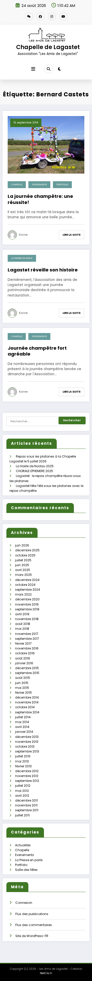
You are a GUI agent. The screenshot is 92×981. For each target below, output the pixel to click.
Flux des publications (31, 914)
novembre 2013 (26, 741)
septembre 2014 (27, 712)
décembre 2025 (27, 550)
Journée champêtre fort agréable (37, 351)
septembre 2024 (27, 589)
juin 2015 (21, 683)
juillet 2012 (22, 785)
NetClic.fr (46, 973)
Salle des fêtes (26, 870)
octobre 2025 (25, 555)
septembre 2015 (27, 673)
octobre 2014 (25, 707)
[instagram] (52, 16)
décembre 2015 (27, 668)
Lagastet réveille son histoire (43, 270)
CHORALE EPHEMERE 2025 (34, 471)
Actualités (23, 845)
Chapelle (16, 184)
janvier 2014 (24, 731)
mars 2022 (23, 594)
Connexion (23, 902)
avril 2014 (22, 727)
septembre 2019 (27, 609)
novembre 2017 (26, 634)
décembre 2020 (27, 599)
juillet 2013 (22, 756)
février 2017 (23, 643)
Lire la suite (71, 235)
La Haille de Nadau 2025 (35, 466)
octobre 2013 (24, 746)
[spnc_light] (59, 69)
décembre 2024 (27, 580)
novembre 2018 (27, 619)
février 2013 (23, 766)
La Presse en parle (21, 258)
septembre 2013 (27, 751)
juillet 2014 (23, 717)
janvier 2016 (24, 663)
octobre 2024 (25, 585)
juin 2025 (22, 565)
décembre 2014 (27, 697)
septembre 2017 (27, 638)
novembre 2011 (26, 805)
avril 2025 (22, 570)
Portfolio (62, 184)
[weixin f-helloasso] (29, 16)
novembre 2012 (26, 776)
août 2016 (22, 658)
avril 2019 (22, 614)
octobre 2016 (25, 653)
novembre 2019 (27, 604)
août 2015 (22, 678)
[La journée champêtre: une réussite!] (46, 144)
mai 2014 (22, 722)
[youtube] (63, 16)
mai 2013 (22, 761)
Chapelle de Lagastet (48, 47)
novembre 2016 (27, 648)
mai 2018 (22, 628)
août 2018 (22, 624)
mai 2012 (22, 791)
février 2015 (23, 692)
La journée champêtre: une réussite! (40, 199)
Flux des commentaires (33, 925)
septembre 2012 (27, 781)
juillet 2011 (22, 815)
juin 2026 (22, 545)
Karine (23, 235)
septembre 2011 (26, 810)
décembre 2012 (27, 771)
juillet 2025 (23, 560)
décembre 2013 (27, 737)
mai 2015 (22, 688)
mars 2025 (23, 575)
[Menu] (33, 69)
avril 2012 (22, 795)
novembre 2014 (27, 702)
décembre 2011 (26, 800)
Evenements (39, 184)
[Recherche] (48, 69)
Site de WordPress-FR (31, 936)
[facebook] (40, 16)
